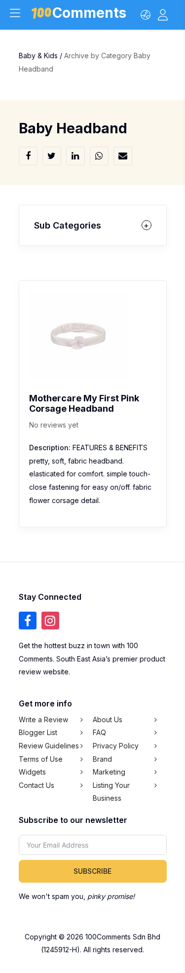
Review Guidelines (49, 745)
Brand (102, 759)
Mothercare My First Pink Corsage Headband (84, 403)
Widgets (32, 772)
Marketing (109, 772)
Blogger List (38, 732)
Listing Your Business (111, 792)
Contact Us (36, 785)
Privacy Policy (116, 745)
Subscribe (92, 871)
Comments (89, 14)
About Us (107, 719)
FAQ (99, 732)
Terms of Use (41, 759)
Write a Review (43, 719)
